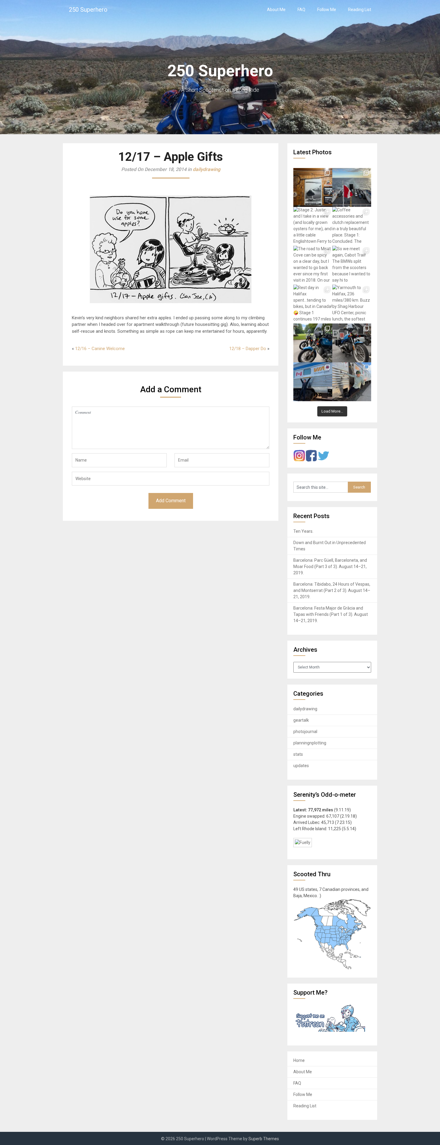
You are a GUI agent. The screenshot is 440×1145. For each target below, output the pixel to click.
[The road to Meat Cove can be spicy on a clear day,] (312, 265)
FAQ (301, 9)
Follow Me (326, 9)
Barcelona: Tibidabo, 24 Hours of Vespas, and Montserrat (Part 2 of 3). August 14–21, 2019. (331, 590)
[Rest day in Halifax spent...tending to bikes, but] (312, 304)
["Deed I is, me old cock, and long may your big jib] (312, 187)
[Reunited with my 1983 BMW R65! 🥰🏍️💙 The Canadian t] (351, 342)
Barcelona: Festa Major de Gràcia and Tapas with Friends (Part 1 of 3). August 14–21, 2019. (330, 614)
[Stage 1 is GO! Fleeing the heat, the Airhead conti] (312, 342)
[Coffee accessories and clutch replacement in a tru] (351, 226)
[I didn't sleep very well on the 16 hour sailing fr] (351, 187)
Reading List (359, 9)
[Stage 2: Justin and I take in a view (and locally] (312, 226)
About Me (276, 9)
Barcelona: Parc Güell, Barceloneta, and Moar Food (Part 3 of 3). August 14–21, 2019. (330, 566)
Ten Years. (303, 531)
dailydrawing (206, 169)
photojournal (305, 731)
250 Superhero (88, 9)
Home (299, 1060)
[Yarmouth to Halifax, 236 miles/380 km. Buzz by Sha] (351, 304)
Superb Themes (263, 1138)
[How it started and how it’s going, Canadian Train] (312, 381)
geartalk (301, 720)
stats (298, 754)
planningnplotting (309, 743)
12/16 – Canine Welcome (100, 348)
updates (301, 765)
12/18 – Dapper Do (247, 348)
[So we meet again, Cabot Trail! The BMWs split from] (351, 265)
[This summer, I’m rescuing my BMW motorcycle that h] (351, 381)
